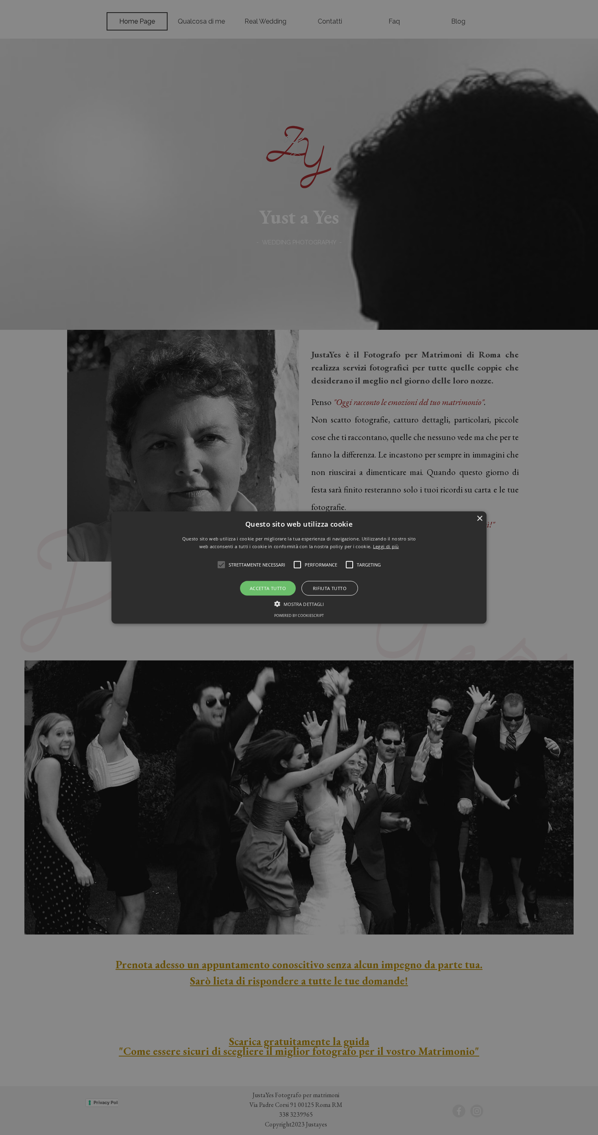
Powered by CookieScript (299, 615)
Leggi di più (386, 546)
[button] (299, 567)
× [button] (479, 518)
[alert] (299, 567)
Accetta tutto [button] (268, 588)
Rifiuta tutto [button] (330, 588)
